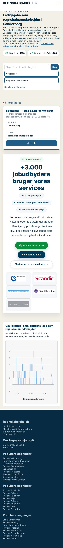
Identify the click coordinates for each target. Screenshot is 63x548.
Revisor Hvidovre (11, 503)
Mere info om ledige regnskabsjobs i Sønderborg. (28, 44)
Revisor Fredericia (12, 509)
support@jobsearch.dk (14, 431)
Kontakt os (8, 447)
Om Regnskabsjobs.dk (14, 445)
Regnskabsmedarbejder (15, 525)
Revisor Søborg (10, 493)
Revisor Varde (10, 538)
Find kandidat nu (31, 254)
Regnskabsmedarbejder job (16, 461)
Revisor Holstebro (11, 471)
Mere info (31, 143)
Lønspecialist (9, 469)
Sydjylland (8, 11)
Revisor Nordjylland (12, 535)
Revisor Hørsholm (11, 495)
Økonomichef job (11, 490)
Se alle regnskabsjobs (15, 87)
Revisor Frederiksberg (14, 533)
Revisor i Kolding (11, 528)
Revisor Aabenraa (11, 501)
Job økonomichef (11, 519)
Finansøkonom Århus (13, 474)
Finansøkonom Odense (14, 479)
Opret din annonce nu (31, 245)
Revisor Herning (10, 522)
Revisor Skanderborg (13, 466)
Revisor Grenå (10, 506)
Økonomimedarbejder (13, 463)
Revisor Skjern (10, 498)
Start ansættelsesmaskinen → (31, 264)
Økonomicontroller (12, 477)
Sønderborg (23, 11)
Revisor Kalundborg (12, 458)
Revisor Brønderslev (13, 530)
